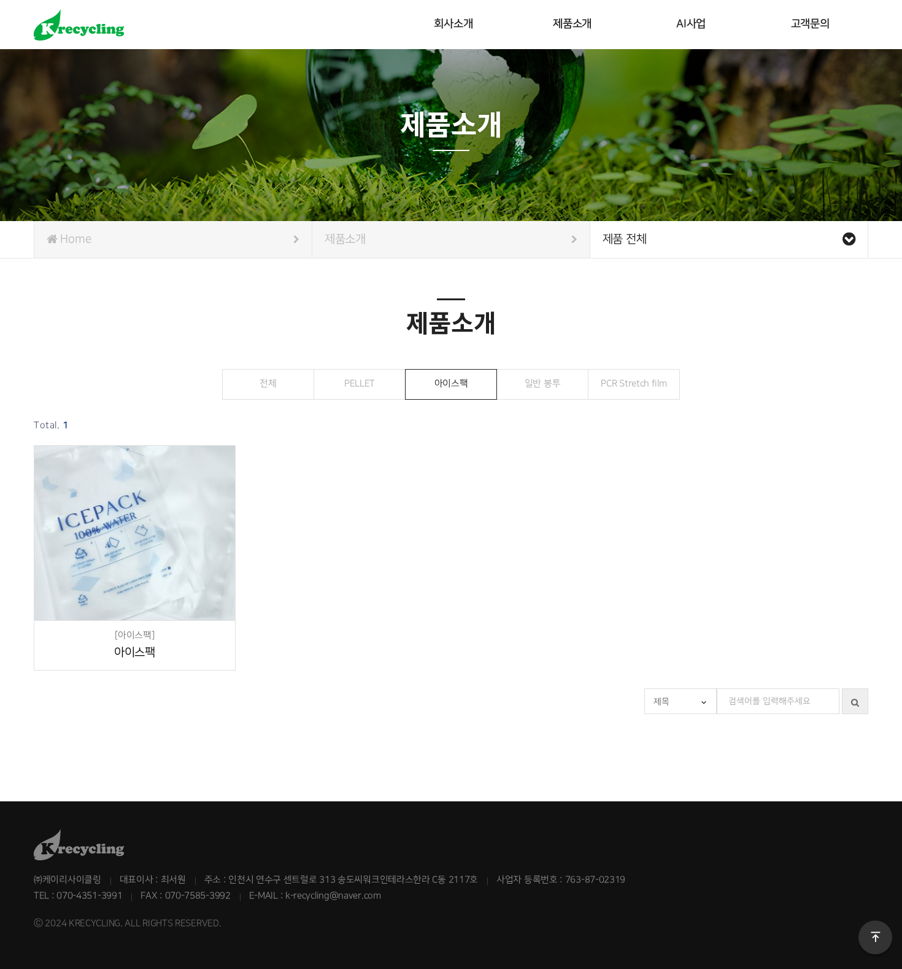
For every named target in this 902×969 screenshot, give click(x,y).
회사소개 (453, 24)
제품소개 (572, 24)
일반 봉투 (543, 383)
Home (74, 239)
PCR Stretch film (633, 383)
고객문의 (810, 24)
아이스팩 (451, 383)
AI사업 (691, 24)
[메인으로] (213, 25)
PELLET (359, 383)
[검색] (855, 701)
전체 (268, 383)
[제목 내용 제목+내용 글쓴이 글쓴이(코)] (680, 701)
